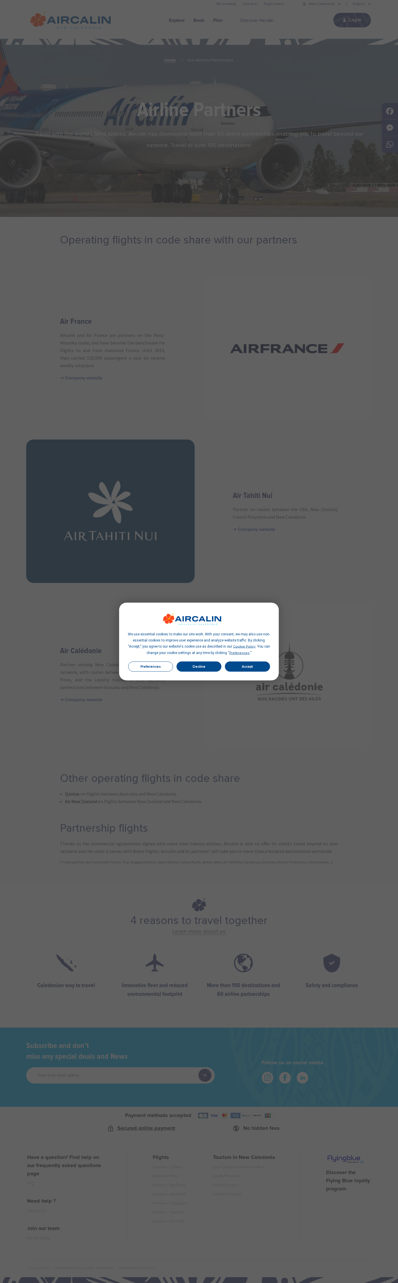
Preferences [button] (239, 653)
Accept (247, 666)
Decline (199, 666)
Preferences (150, 666)
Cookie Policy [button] (244, 646)
